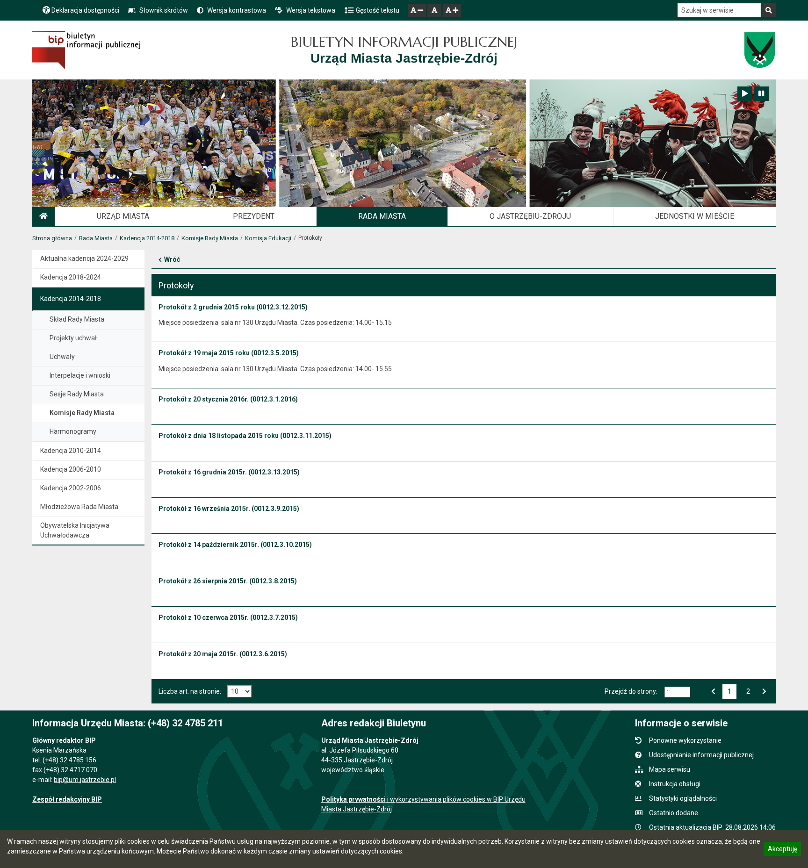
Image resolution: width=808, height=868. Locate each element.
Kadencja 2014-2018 (147, 238)
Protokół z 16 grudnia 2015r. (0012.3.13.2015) (229, 472)
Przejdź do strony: (631, 691)
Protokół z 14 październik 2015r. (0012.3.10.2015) (235, 544)
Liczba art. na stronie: (190, 691)
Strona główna (52, 238)
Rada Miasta (96, 238)
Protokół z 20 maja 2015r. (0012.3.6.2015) (223, 654)
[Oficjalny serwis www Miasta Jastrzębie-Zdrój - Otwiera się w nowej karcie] (759, 50)
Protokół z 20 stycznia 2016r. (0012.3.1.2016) (228, 399)
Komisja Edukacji (268, 238)
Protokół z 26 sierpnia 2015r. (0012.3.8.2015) (228, 581)
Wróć (172, 259)
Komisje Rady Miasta (209, 238)
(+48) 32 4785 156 (69, 760)
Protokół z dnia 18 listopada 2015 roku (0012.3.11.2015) (245, 435)
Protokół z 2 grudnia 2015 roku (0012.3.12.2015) (233, 307)
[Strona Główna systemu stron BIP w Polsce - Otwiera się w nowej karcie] (86, 50)
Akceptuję (782, 850)
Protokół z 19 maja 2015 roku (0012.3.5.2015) (229, 353)
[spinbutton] (677, 692)
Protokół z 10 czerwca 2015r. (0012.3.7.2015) (228, 617)
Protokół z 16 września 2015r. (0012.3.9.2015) (229, 508)
